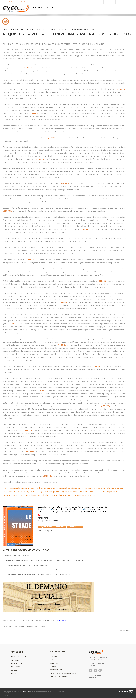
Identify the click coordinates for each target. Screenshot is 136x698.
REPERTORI (43, 518)
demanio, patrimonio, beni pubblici (43, 29)
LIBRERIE (53, 666)
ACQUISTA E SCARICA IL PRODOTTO (52, 527)
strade (65, 29)
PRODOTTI (37, 8)
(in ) (45, 509)
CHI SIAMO (54, 656)
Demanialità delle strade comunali (17, 556)
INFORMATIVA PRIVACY (59, 676)
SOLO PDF (54, 663)
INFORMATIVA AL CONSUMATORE (63, 673)
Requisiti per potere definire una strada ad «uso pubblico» (25, 565)
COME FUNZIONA (57, 670)
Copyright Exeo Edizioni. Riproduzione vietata (24, 627)
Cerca (50, 8)
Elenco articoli (17, 29)
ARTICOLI (15, 660)
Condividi (126, 630)
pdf (40, 515)
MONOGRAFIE (16, 663)
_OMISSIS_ (28, 68)
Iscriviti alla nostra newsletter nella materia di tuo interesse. (30, 620)
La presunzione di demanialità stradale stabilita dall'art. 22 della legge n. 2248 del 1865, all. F (38, 575)
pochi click (86, 509)
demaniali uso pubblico (82, 29)
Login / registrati (124, 2)
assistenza (109, 2)
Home (5, 29)
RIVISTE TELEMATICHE (20, 657)
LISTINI (14, 673)
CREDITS (7, 695)
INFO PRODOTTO (75, 527)
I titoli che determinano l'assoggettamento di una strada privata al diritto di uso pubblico (37, 570)
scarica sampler (45, 531)
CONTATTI (54, 660)
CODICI (14, 670)
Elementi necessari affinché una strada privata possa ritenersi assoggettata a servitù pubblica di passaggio (43, 560)
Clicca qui (61, 620)
